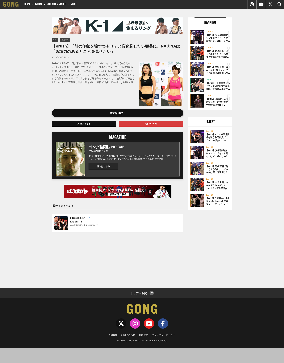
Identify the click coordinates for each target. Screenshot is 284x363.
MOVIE (74, 4)
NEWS (27, 4)
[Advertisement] (117, 258)
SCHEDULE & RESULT (56, 4)
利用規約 (143, 334)
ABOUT (113, 334)
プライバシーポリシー (163, 334)
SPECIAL (38, 4)
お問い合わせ (128, 334)
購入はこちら (103, 166)
